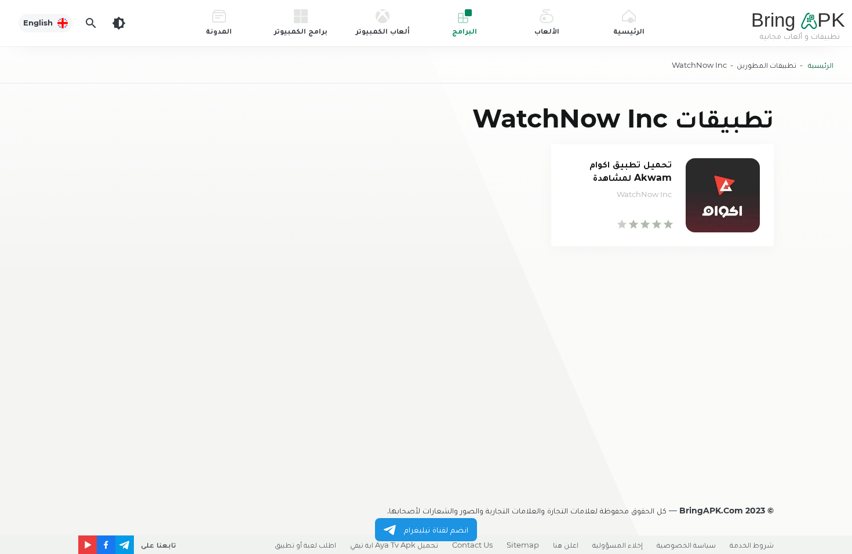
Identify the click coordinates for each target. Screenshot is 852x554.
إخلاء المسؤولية (617, 544)
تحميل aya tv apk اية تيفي (394, 544)
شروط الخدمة (752, 544)
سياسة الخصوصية (686, 544)
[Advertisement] (426, 334)
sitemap (523, 544)
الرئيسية (820, 65)
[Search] (91, 23)
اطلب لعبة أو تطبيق (305, 544)
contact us (472, 544)
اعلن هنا (565, 544)
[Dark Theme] (119, 23)
